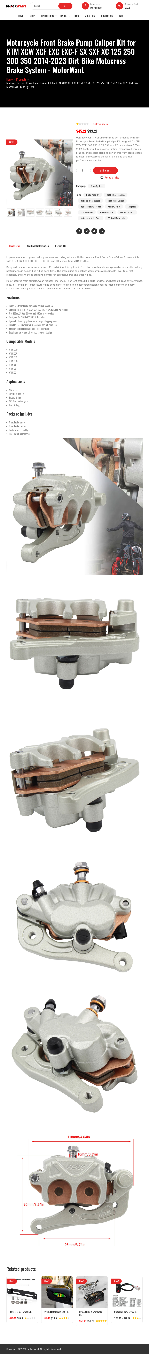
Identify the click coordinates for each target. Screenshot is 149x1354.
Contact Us (107, 16)
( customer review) (99, 124)
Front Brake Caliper (116, 200)
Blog (76, 16)
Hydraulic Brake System (91, 206)
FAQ (121, 16)
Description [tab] (15, 246)
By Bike (64, 16)
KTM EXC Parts (114, 206)
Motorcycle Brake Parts (91, 218)
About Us (90, 16)
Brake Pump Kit (92, 194)
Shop (32, 16)
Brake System (96, 186)
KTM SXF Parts (87, 212)
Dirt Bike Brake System (90, 200)
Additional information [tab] (38, 246)
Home (20, 16)
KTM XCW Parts (106, 212)
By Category (47, 16)
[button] (66, 144)
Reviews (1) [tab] (60, 246)
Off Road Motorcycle (116, 218)
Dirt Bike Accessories (116, 194)
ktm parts (131, 206)
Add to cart (105, 170)
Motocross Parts (127, 212)
